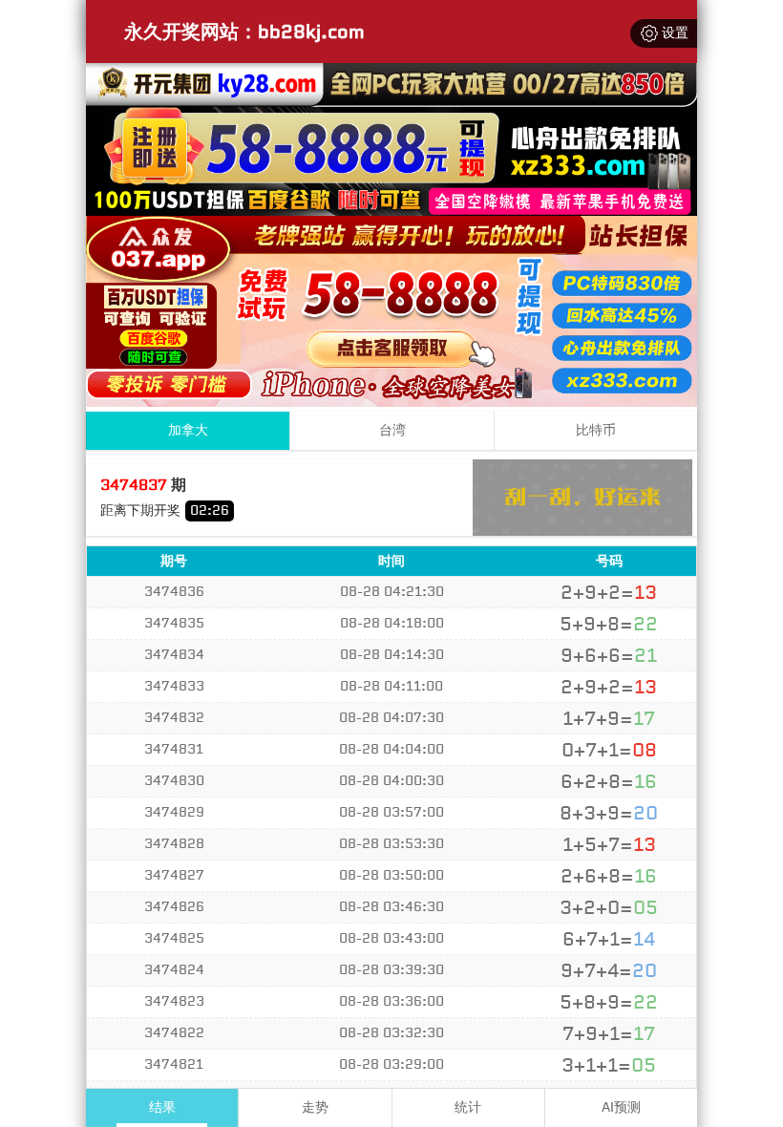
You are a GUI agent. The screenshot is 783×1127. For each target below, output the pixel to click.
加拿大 (188, 430)
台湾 (392, 430)
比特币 (596, 430)
